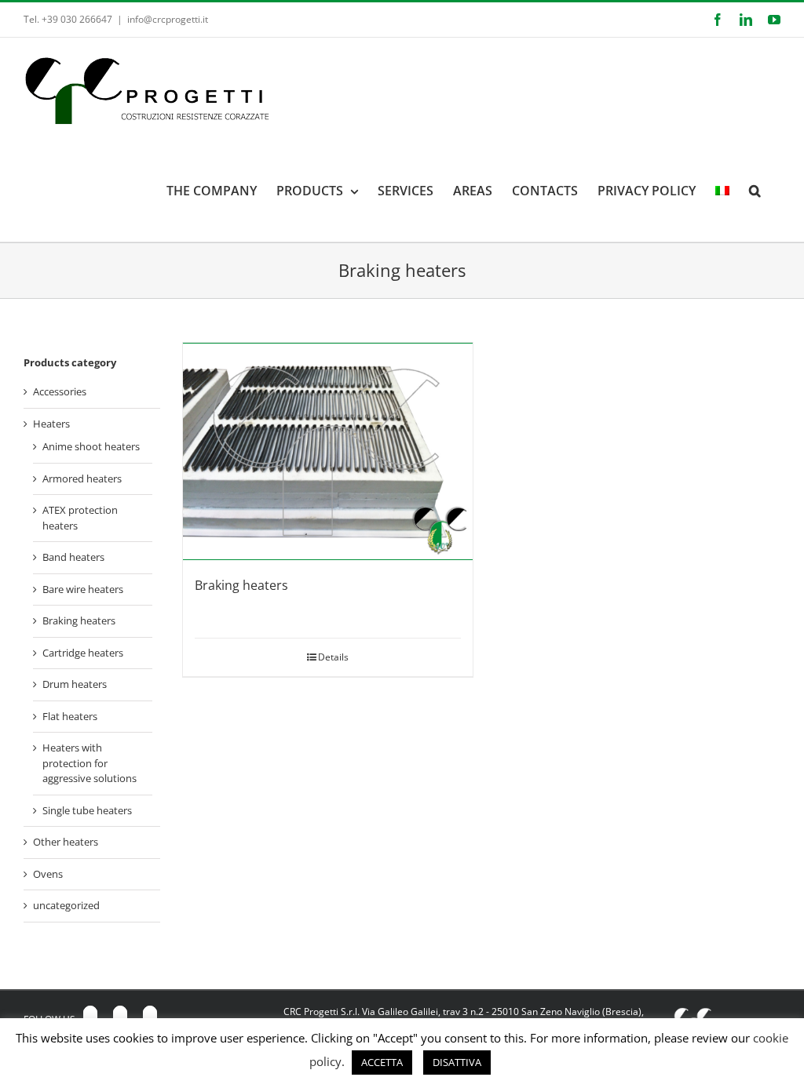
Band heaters (73, 557)
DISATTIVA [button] (457, 1062)
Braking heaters (241, 585)
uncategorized (66, 905)
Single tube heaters (87, 810)
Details (333, 657)
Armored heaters (82, 478)
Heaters (51, 424)
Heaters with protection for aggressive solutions (89, 762)
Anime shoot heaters (91, 446)
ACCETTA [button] (382, 1062)
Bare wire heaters (82, 589)
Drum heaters (74, 684)
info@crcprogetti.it (167, 19)
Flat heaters (69, 716)
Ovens (48, 874)
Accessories (59, 391)
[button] (755, 191)
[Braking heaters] (328, 451)
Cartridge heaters (82, 653)
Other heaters (65, 842)
